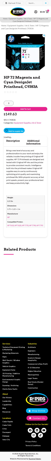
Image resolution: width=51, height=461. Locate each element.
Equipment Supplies (16, 19)
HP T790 (32, 225)
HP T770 (25, 225)
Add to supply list (15, 131)
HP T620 (18, 225)
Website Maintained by (25, 459)
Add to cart (25, 109)
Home (5, 19)
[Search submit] (46, 3)
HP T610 (10, 225)
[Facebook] (30, 430)
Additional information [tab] (33, 142)
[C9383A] (25, 52)
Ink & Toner (28, 19)
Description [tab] (13, 141)
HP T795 (40, 225)
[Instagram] (33, 435)
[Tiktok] (40, 435)
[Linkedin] (37, 430)
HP (8, 217)
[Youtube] (43, 430)
